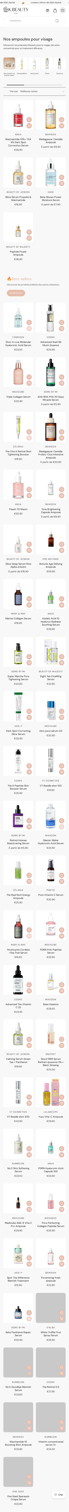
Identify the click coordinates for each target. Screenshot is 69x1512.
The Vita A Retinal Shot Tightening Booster (18, 453)
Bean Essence (50, 1004)
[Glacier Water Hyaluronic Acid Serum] (51, 816)
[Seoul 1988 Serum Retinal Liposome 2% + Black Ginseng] (51, 1034)
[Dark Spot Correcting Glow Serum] (18, 706)
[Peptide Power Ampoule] (18, 227)
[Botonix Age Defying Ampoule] (51, 539)
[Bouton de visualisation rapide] (29, 119)
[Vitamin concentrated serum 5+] (51, 1417)
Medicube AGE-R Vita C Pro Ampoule (18, 1224)
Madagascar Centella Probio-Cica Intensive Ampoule (50, 454)
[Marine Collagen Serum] (18, 594)
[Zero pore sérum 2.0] (51, 706)
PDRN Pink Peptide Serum (50, 951)
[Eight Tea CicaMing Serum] (51, 652)
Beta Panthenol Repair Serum (18, 1334)
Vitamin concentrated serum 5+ (50, 1443)
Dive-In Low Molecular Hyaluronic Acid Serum (18, 343)
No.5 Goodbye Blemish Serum (18, 1388)
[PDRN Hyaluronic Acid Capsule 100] (51, 1144)
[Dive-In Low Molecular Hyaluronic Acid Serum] (18, 318)
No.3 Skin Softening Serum (18, 1170)
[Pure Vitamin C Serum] (51, 870)
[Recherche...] (57, 21)
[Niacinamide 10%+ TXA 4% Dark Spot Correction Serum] (18, 115)
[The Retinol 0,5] (51, 1362)
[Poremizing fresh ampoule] (51, 1253)
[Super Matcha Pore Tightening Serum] (18, 652)
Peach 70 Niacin (18, 509)
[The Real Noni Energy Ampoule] (18, 870)
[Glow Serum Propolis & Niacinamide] (18, 172)
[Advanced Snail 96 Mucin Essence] (51, 318)
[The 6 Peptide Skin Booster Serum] (18, 761)
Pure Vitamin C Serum (50, 894)
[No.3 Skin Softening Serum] (18, 1144)
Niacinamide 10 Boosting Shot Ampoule (18, 1443)
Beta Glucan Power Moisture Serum (50, 199)
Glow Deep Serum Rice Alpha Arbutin (18, 565)
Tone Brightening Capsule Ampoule (51, 511)
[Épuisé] (29, 328)
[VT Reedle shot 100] (51, 761)
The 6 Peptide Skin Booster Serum (18, 787)
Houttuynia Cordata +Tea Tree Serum (18, 951)
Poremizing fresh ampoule (50, 1279)
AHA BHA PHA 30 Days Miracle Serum (51, 398)
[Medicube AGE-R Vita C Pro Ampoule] (18, 1198)
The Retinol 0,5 (50, 1386)
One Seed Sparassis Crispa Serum (18, 1498)
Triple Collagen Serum (18, 396)
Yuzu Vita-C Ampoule (51, 1116)
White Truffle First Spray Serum (51, 1334)
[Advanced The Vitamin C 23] (18, 980)
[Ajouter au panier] (29, 125)
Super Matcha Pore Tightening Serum (18, 678)
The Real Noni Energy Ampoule (18, 896)
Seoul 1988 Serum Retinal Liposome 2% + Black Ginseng (51, 1062)
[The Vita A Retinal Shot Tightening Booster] (18, 427)
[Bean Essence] (51, 980)
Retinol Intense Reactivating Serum (18, 842)
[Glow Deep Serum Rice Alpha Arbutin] (18, 539)
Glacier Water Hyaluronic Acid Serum (51, 842)
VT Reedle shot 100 (51, 785)
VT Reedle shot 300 (18, 1116)
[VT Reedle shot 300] (18, 1092)
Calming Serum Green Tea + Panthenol (18, 1060)
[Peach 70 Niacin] (18, 485)
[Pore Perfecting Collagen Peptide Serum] (51, 1198)
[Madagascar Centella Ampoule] (51, 115)
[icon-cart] (55, 10)
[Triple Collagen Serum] (18, 372)
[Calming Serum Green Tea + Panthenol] (18, 1034)
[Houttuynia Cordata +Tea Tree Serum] (18, 925)
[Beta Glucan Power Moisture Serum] (51, 172)
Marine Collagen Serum (18, 618)
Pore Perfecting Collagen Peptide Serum (50, 1224)
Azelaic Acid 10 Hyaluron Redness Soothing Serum (51, 621)
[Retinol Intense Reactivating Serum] (18, 816)
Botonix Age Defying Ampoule (50, 565)
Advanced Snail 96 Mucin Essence (50, 343)
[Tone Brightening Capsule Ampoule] (51, 485)
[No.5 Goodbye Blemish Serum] (18, 1362)
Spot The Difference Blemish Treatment (18, 1279)
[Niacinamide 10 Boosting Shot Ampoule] (18, 1417)
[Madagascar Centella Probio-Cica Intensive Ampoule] (51, 427)
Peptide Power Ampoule (18, 253)
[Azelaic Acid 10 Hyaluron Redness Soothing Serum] (51, 594)
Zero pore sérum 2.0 (50, 730)
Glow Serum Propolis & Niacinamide (18, 199)
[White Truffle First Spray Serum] (51, 1308)
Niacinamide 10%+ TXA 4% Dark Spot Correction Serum (18, 142)
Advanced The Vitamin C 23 (18, 1006)
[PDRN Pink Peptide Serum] (51, 925)
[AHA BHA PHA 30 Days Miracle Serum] (51, 372)
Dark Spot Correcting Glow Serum (18, 732)
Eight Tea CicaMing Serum (50, 678)
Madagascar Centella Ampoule (50, 141)
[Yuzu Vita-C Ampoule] (51, 1092)
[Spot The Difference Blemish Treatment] (18, 1253)
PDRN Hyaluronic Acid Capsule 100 (50, 1170)
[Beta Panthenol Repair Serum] (18, 1308)
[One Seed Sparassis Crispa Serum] (18, 1472)
